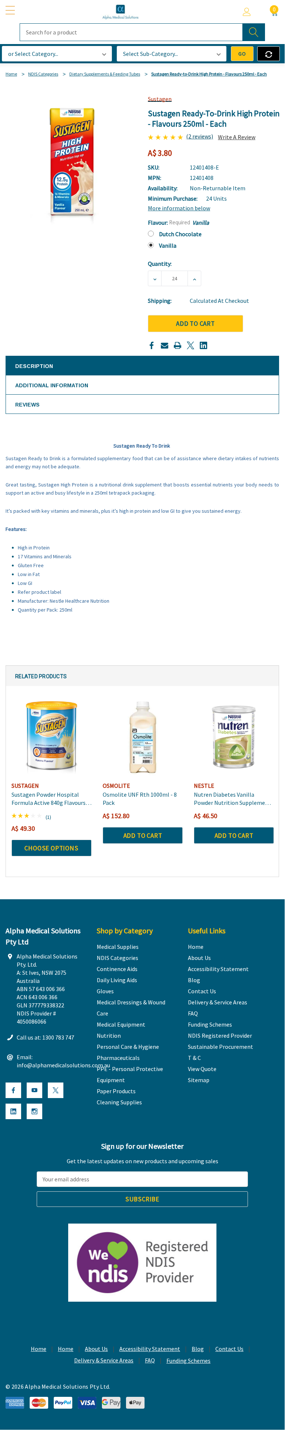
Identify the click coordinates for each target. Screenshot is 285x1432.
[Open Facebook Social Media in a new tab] (13, 1090)
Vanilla (167, 245)
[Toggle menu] (11, 10)
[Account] (247, 12)
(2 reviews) (199, 136)
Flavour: (178, 222)
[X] (190, 345)
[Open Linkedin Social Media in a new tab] (13, 1111)
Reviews (27, 405)
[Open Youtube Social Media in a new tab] (34, 1090)
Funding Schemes (188, 1360)
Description (34, 366)
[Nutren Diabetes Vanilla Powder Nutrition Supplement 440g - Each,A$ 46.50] (234, 737)
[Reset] (268, 53)
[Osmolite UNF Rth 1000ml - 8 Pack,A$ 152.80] (143, 737)
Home (38, 1348)
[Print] (177, 345)
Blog (198, 1348)
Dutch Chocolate (180, 234)
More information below (179, 208)
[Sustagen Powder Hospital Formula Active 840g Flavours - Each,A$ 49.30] (51, 737)
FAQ (150, 1360)
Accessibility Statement (149, 1348)
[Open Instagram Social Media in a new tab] (34, 1111)
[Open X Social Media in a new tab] (55, 1090)
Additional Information (51, 385)
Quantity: (160, 263)
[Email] (164, 345)
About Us (96, 1348)
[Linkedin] (203, 345)
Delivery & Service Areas (103, 1360)
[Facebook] (151, 345)
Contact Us (229, 1348)
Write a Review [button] (236, 137)
